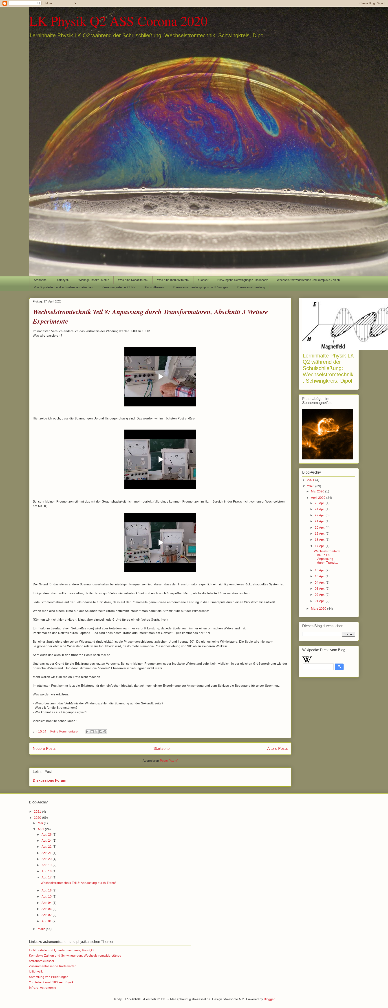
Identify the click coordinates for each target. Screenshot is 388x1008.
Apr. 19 (47, 865)
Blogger (269, 999)
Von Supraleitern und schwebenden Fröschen (63, 287)
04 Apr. (320, 582)
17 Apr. (320, 546)
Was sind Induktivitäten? (173, 280)
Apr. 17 (47, 877)
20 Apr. (320, 527)
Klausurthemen (154, 287)
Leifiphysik (62, 280)
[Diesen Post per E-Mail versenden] (88, 731)
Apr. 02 (47, 915)
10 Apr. (320, 576)
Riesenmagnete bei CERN (118, 287)
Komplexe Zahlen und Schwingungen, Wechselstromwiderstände (75, 955)
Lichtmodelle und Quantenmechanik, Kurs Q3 (61, 950)
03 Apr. (320, 588)
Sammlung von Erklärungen (48, 977)
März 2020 (319, 608)
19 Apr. (320, 533)
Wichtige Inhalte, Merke (93, 280)
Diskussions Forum (49, 780)
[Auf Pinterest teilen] (105, 731)
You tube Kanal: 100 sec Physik (51, 982)
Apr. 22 (47, 846)
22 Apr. (320, 515)
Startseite (40, 280)
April (41, 829)
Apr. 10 (47, 896)
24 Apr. (320, 509)
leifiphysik (36, 971)
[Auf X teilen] (96, 731)
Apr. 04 (47, 902)
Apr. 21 (47, 853)
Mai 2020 (318, 491)
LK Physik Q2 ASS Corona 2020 (118, 21)
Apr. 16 (47, 890)
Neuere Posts (44, 748)
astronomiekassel (41, 961)
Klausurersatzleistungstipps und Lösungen (200, 287)
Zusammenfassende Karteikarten (52, 966)
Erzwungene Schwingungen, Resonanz (242, 280)
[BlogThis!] (92, 731)
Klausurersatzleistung (251, 287)
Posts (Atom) (169, 760)
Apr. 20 (47, 859)
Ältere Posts (277, 748)
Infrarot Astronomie (42, 987)
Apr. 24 (47, 840)
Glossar (203, 280)
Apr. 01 (47, 921)
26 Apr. (320, 503)
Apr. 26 (47, 834)
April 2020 (318, 497)
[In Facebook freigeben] (100, 731)
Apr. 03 (47, 909)
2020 (311, 486)
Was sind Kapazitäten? (133, 280)
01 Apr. (320, 601)
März (42, 929)
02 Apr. (320, 594)
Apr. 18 (47, 871)
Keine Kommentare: (64, 731)
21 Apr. (320, 521)
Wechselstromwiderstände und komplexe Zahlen (308, 280)
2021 (311, 480)
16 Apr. (320, 570)
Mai (41, 823)
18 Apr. (320, 539)
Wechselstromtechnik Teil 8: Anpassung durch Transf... (327, 556)
